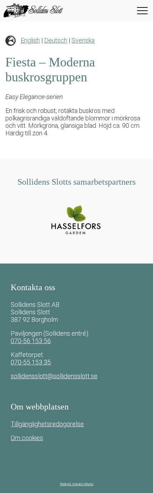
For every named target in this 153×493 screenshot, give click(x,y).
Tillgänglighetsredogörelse (47, 424)
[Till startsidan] (48, 10)
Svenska (83, 40)
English (30, 40)
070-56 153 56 (31, 341)
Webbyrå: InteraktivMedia (76, 484)
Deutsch (55, 40)
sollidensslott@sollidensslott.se (54, 376)
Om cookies (27, 437)
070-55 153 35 (31, 362)
